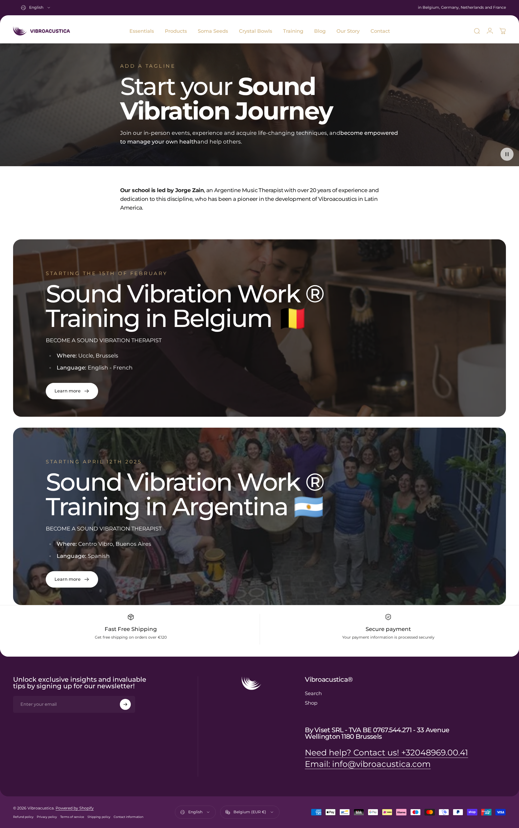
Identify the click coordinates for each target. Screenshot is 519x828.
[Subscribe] (125, 704)
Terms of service (72, 817)
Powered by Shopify (75, 808)
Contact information (128, 817)
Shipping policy (98, 817)
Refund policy (23, 817)
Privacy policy (47, 817)
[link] (72, 391)
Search (313, 693)
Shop (311, 703)
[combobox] (36, 7)
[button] (507, 154)
